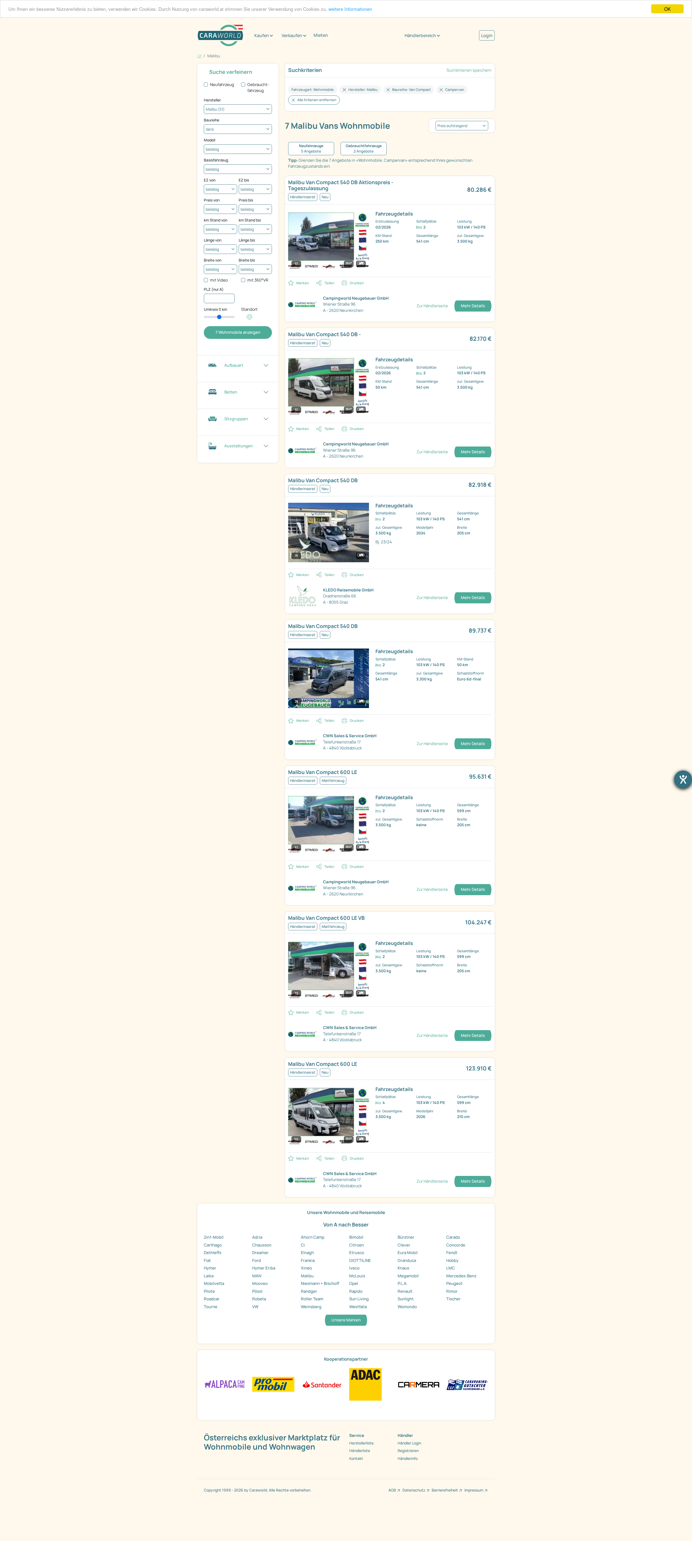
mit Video (219, 280)
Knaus (403, 1268)
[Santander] (322, 1384)
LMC (450, 1268)
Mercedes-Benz (461, 1276)
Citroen (356, 1245)
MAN (256, 1276)
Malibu (307, 1276)
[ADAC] (365, 1384)
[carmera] (419, 1384)
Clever (404, 1245)
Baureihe (211, 120)
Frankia (308, 1260)
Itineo (306, 1268)
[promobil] (273, 1384)
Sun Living (359, 1299)
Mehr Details (473, 306)
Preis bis (246, 200)
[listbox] (461, 125)
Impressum (473, 1490)
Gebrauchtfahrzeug (258, 88)
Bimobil (356, 1237)
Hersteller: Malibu (363, 89)
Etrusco (356, 1252)
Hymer (210, 1268)
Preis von (211, 200)
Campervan (454, 89)
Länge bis (247, 240)
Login (487, 35)
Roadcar (211, 1299)
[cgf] (467, 1384)
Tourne (210, 1306)
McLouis (357, 1276)
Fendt (451, 1252)
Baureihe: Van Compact (411, 89)
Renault (405, 1291)
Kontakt (356, 1458)
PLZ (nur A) (214, 289)
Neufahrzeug (222, 84)
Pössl (257, 1291)
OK (667, 8)
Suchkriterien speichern (469, 70)
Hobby (452, 1260)
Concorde (455, 1245)
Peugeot (454, 1283)
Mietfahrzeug (333, 780)
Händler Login (409, 1443)
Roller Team (312, 1299)
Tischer (453, 1299)
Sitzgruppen (236, 419)
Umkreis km (215, 309)
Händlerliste (359, 1450)
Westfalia (358, 1306)
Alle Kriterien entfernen (316, 99)
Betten (230, 392)
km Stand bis (250, 220)
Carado (453, 1237)
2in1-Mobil (214, 1237)
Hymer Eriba (263, 1268)
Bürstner (406, 1237)
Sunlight (406, 1299)
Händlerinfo (408, 1458)
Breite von (212, 260)
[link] (354, 185)
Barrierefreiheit (445, 1490)
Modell (209, 140)
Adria (257, 1237)
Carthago (213, 1245)
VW (255, 1306)
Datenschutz (413, 1490)
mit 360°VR (257, 280)
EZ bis (244, 180)
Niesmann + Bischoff (320, 1283)
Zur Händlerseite (432, 306)
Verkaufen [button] (292, 35)
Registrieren (408, 1450)
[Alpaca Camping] (225, 1384)
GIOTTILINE (360, 1260)
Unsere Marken (346, 1320)
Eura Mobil (408, 1252)
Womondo (407, 1306)
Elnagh (307, 1252)
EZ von (209, 180)
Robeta (259, 1299)
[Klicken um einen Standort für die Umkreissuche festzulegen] (249, 320)
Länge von (212, 240)
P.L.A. (403, 1283)
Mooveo (260, 1283)
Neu (325, 196)
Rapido (355, 1291)
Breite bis (247, 260)
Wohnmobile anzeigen (237, 332)
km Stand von (215, 220)
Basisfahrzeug (216, 160)
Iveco (354, 1268)
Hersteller (212, 99)
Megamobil (408, 1276)
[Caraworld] (220, 35)
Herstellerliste (361, 1443)
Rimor (452, 1291)
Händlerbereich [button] (420, 35)
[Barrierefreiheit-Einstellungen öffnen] (683, 779)
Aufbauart (233, 365)
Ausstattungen (238, 446)
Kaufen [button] (261, 35)
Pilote (209, 1291)
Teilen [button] (329, 282)
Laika (209, 1276)
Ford (256, 1260)
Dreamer (260, 1252)
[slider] (219, 317)
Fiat (207, 1260)
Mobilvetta (214, 1283)
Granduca (407, 1260)
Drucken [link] (357, 282)
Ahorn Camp (312, 1237)
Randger (309, 1291)
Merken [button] (302, 282)
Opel (353, 1283)
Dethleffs (212, 1252)
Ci (303, 1245)
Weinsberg (311, 1306)
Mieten (321, 35)
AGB (392, 1490)
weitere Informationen (350, 9)
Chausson (261, 1245)
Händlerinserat (302, 196)
